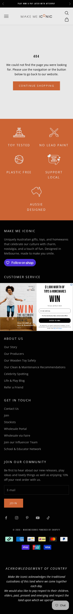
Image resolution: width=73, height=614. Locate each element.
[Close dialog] (71, 285)
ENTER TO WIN (54, 320)
